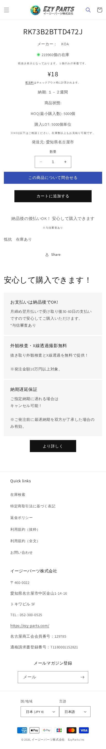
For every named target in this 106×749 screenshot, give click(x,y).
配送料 (29, 82)
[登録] (82, 677)
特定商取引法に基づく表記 (32, 506)
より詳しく (53, 446)
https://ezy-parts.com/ (29, 625)
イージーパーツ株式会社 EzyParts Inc (60, 739)
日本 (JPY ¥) (35, 712)
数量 (53, 151)
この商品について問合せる (53, 177)
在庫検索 (17, 494)
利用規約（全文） (25, 541)
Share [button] (56, 254)
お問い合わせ (21, 552)
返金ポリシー (21, 517)
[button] (6, 10)
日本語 (70, 712)
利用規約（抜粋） (25, 529)
